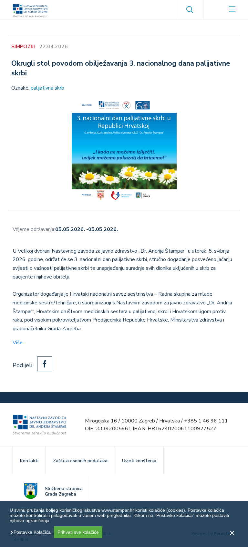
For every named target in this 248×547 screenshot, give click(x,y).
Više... (19, 342)
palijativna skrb (47, 88)
